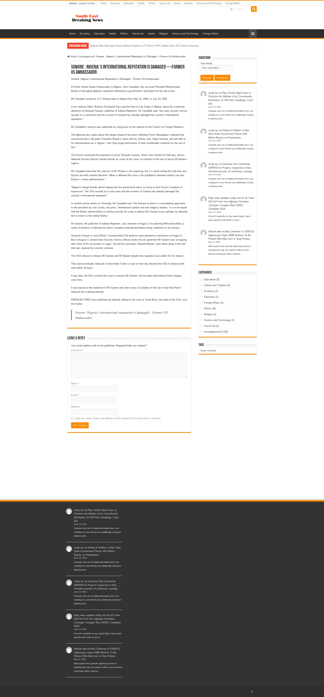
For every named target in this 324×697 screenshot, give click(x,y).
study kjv (213, 92)
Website (75, 406)
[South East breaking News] (89, 17)
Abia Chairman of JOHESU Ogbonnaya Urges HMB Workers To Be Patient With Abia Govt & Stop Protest (231, 235)
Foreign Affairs (232, 3)
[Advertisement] (162, 470)
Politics (152, 3)
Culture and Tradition (215, 285)
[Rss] (231, 9)
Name (75, 383)
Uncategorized (86, 56)
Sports (177, 3)
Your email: (206, 63)
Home (103, 3)
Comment (77, 350)
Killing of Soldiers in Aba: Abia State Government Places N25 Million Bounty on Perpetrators (229, 134)
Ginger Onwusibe (208, 350)
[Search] (254, 9)
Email (75, 395)
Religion (188, 3)
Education (129, 3)
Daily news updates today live (224, 198)
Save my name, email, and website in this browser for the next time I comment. (118, 418)
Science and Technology (209, 3)
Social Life (164, 3)
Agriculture (210, 279)
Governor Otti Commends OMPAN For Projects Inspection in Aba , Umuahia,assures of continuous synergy (230, 168)
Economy (115, 3)
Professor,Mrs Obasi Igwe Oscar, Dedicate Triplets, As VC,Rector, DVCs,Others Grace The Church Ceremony (144, 45)
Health (141, 3)
